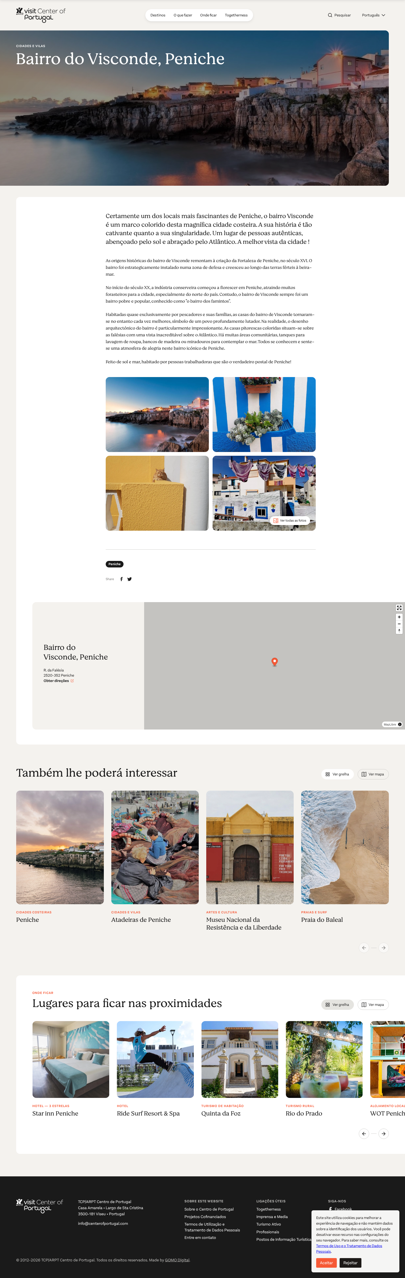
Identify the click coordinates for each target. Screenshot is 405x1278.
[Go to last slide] (364, 1134)
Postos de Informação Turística (283, 1239)
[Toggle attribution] (400, 724)
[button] (373, 15)
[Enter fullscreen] (399, 607)
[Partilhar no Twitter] (129, 579)
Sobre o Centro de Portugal (209, 1209)
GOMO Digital (177, 1260)
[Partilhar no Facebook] (122, 579)
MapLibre (390, 724)
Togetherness (268, 1209)
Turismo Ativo (268, 1224)
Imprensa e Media (272, 1216)
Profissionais (267, 1232)
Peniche (115, 564)
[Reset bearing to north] (399, 630)
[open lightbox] (157, 414)
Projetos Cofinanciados (205, 1216)
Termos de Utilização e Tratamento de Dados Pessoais (212, 1227)
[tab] (337, 774)
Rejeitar (350, 1263)
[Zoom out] (399, 623)
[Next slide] (384, 1134)
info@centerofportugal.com (103, 1223)
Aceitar (326, 1263)
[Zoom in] (399, 617)
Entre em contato (200, 1237)
